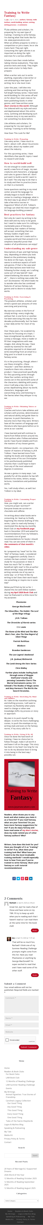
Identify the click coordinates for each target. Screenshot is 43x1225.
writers (25, 22)
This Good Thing (14, 1110)
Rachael (12, 903)
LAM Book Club (12, 1077)
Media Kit (8, 1135)
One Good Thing (14, 1117)
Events (9, 1088)
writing (32, 22)
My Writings (9, 1092)
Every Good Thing (15, 1114)
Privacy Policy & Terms (14, 1138)
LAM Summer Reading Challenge (20, 1085)
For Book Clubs (13, 1074)
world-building (16, 22)
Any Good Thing (14, 1107)
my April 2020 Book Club (22, 592)
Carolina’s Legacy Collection (18, 1100)
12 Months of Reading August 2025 (19, 1188)
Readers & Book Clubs (14, 1071)
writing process (10, 25)
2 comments (22, 25)
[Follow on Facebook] (14, 878)
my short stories (30, 830)
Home (7, 1068)
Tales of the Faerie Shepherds (19, 1121)
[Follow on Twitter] (18, 878)
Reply (35, 930)
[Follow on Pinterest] (26, 878)
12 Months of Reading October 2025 (20, 1178)
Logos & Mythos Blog (13, 1124)
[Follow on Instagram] (22, 878)
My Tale (7, 1131)
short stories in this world (16, 106)
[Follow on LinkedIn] (30, 878)
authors (23, 20)
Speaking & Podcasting (14, 1128)
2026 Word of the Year (14, 1175)
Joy (7, 20)
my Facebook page (25, 528)
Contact (7, 1142)
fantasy (29, 20)
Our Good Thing (14, 1103)
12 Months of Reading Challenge (20, 1081)
